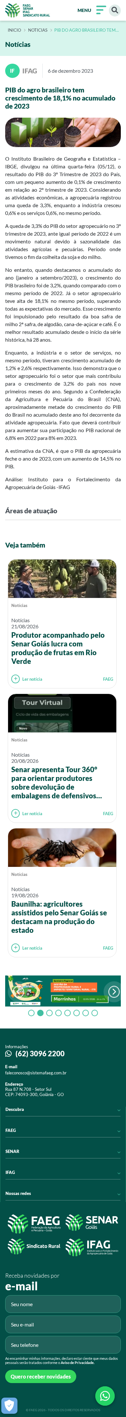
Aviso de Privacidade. (77, 1362)
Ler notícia (32, 679)
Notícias (19, 605)
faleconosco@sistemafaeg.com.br (36, 1072)
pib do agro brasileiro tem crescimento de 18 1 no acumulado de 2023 (85, 30)
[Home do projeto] (27, 10)
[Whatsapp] (105, 1396)
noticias (37, 30)
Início (14, 30)
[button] (113, 991)
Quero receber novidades (41, 1376)
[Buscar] (115, 10)
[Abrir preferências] (9, 1406)
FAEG (108, 679)
